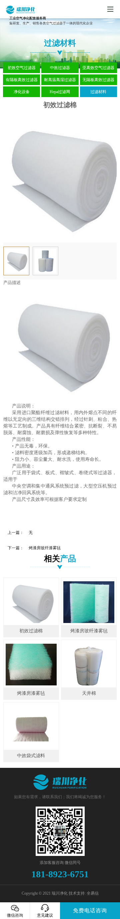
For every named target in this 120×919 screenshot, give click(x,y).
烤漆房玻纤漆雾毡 (45, 548)
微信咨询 (15, 915)
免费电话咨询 (90, 910)
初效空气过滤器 (22, 67)
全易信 (93, 893)
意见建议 (45, 915)
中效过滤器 (60, 67)
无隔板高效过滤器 (98, 79)
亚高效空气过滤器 (98, 67)
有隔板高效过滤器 (22, 79)
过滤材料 (98, 91)
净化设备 (22, 91)
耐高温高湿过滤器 (60, 79)
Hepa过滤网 (60, 91)
